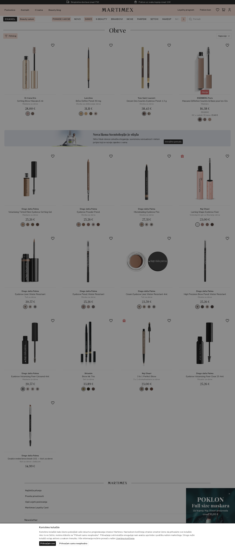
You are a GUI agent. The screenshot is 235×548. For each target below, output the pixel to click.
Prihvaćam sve (47, 543)
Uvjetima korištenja (125, 538)
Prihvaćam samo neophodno (73, 543)
